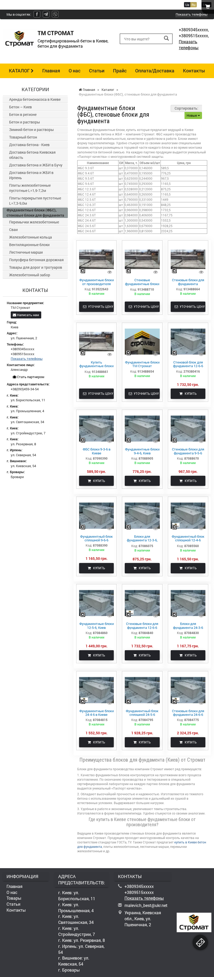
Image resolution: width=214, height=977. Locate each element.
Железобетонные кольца (30, 237)
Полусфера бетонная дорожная (36, 259)
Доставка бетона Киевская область (32, 155)
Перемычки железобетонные (34, 222)
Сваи (13, 229)
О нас (74, 70)
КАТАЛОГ (20, 70)
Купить (189, 394)
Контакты (194, 70)
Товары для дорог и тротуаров (35, 267)
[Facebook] (37, 14)
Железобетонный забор (29, 274)
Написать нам (27, 314)
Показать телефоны (191, 14)
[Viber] (55, 14)
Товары (14, 898)
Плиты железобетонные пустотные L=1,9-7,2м (30, 188)
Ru (193, 5)
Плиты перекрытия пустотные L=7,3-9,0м (35, 201)
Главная (51, 70)
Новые (192, 115)
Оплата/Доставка (154, 70)
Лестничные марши (26, 252)
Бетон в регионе (23, 114)
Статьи (96, 70)
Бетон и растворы (24, 122)
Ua (187, 5)
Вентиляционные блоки (29, 244)
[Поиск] (166, 38)
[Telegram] (46, 14)
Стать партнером (30, 376)
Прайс (120, 70)
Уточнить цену (99, 307)
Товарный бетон (23, 137)
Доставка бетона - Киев (29, 144)
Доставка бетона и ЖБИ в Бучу (35, 164)
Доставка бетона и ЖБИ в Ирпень (31, 175)
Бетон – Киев (20, 106)
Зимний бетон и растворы (31, 129)
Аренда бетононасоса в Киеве (35, 99)
